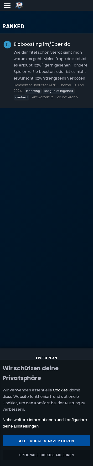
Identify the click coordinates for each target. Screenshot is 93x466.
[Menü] (7, 5)
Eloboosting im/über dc (42, 44)
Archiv (73, 97)
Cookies (60, 390)
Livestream (46, 358)
